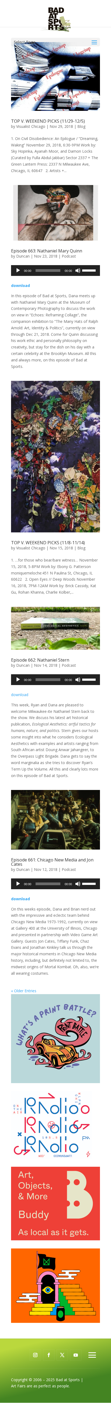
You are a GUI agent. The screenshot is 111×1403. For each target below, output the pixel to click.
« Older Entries (23, 990)
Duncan (23, 256)
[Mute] (78, 270)
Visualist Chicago (30, 126)
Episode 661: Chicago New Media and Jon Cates (52, 862)
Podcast (69, 256)
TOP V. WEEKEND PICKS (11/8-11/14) (48, 543)
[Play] (18, 270)
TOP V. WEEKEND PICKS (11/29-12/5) (48, 121)
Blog (81, 126)
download (19, 694)
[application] (55, 270)
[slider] (89, 270)
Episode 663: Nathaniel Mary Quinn (46, 251)
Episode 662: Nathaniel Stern (40, 660)
